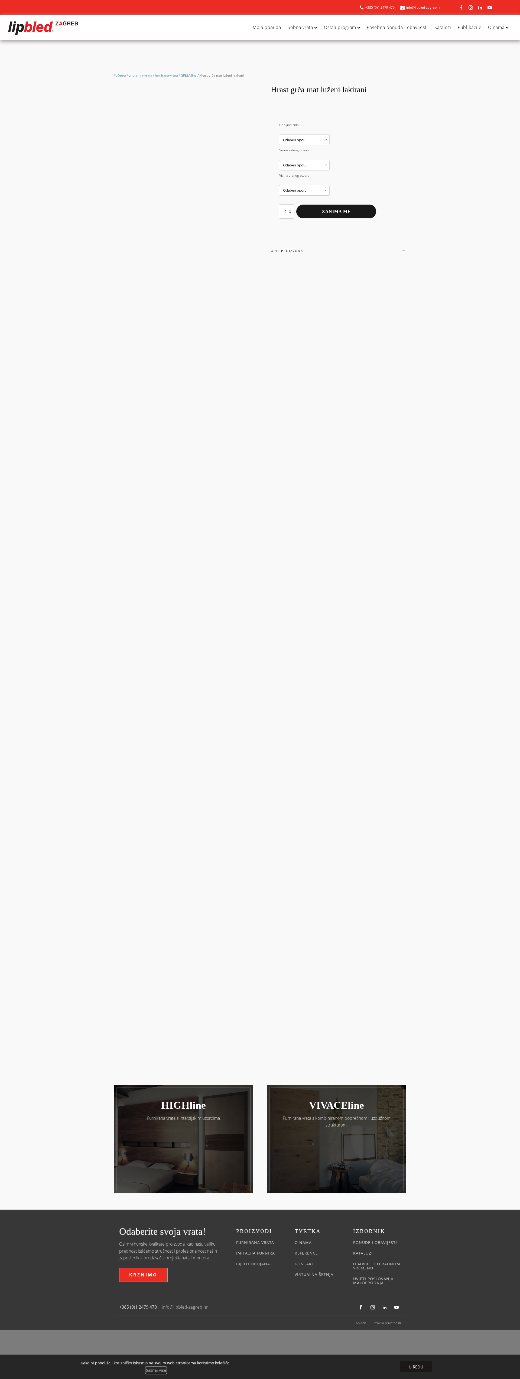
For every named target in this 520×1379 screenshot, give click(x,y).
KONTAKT (304, 1264)
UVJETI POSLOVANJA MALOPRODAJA (373, 1281)
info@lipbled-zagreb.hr (185, 1307)
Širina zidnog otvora (294, 150)
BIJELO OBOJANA (253, 1264)
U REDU (416, 1367)
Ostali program (340, 27)
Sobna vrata (300, 27)
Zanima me (336, 211)
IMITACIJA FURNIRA (255, 1253)
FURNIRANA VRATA (255, 1242)
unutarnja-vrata (140, 75)
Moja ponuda (267, 27)
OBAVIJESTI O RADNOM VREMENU (376, 1266)
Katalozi (442, 27)
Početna (120, 75)
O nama (496, 27)
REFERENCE (306, 1253)
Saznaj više (156, 1370)
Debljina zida (289, 125)
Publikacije (470, 27)
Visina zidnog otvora (294, 175)
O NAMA (303, 1242)
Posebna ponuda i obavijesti (397, 27)
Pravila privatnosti (387, 1323)
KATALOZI (363, 1253)
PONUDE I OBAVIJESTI (375, 1242)
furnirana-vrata (166, 75)
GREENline (189, 75)
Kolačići (361, 1323)
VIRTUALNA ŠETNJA (314, 1274)
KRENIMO (143, 1275)
